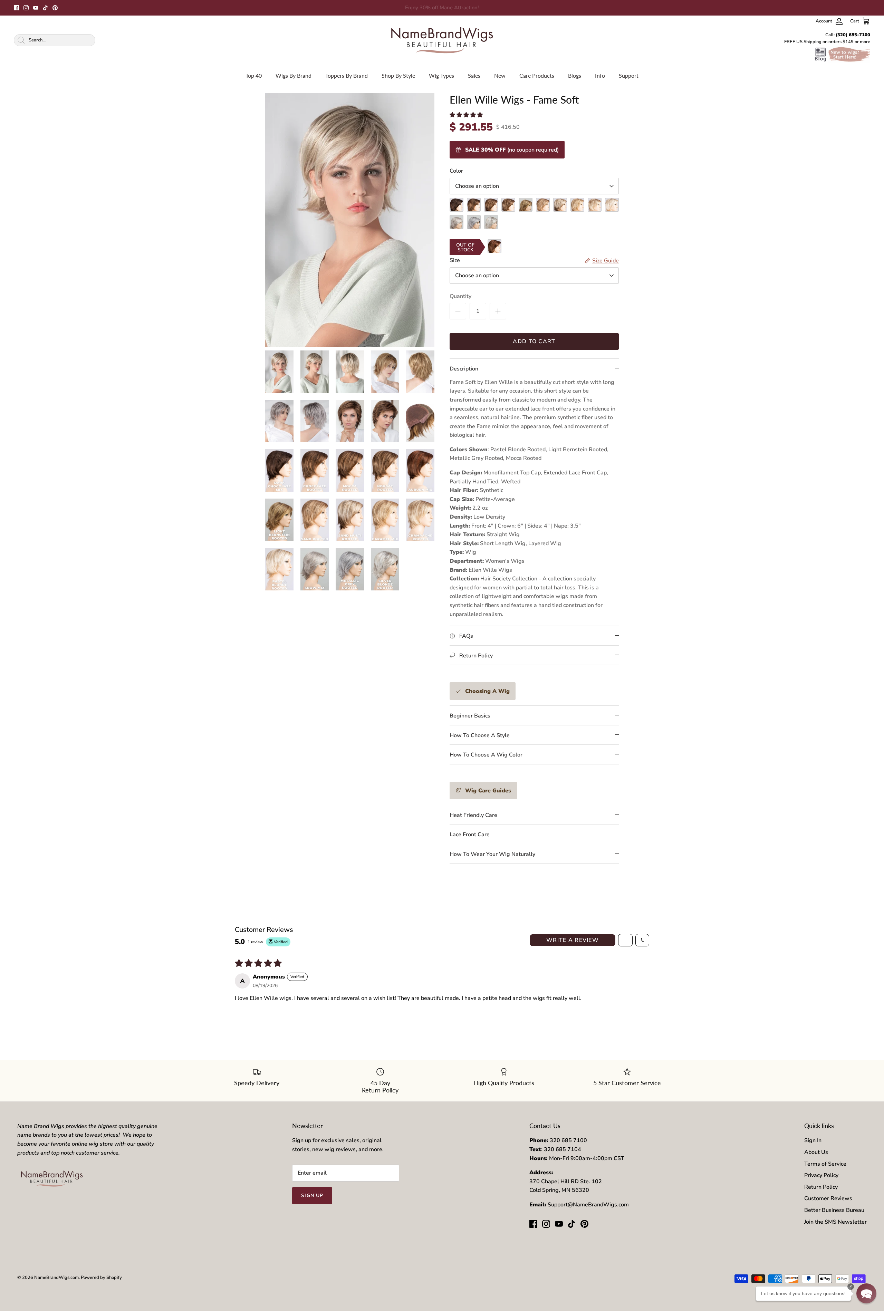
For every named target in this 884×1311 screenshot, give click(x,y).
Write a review (572, 940)
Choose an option (477, 186)
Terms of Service (825, 1164)
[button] (466, 115)
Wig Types (441, 75)
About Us (816, 1152)
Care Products (536, 75)
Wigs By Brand (293, 75)
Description (464, 369)
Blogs (574, 75)
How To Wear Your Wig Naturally (492, 854)
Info (600, 75)
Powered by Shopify (101, 1277)
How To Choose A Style (480, 735)
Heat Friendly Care (473, 815)
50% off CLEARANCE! (442, 7)
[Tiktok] (45, 7)
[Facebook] (16, 7)
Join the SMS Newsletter (835, 1222)
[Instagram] (26, 7)
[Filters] (625, 940)
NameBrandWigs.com (56, 1277)
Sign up (312, 1195)
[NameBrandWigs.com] (442, 40)
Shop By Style (398, 75)
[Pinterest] (55, 7)
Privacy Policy (821, 1175)
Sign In (812, 1140)
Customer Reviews (828, 1198)
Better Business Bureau (834, 1210)
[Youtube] (35, 7)
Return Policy (821, 1187)
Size (455, 260)
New (500, 75)
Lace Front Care (470, 834)
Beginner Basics (470, 716)
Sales (474, 75)
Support (628, 75)
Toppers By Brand (346, 75)
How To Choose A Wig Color (486, 755)
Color (456, 171)
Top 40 (254, 75)
